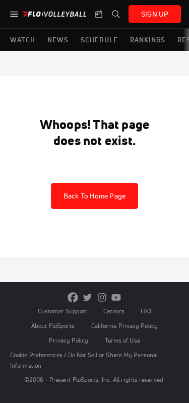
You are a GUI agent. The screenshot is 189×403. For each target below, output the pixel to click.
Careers (113, 311)
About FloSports (53, 325)
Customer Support (63, 311)
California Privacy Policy (124, 325)
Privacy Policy (68, 340)
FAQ (146, 311)
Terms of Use (122, 340)
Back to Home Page (94, 195)
